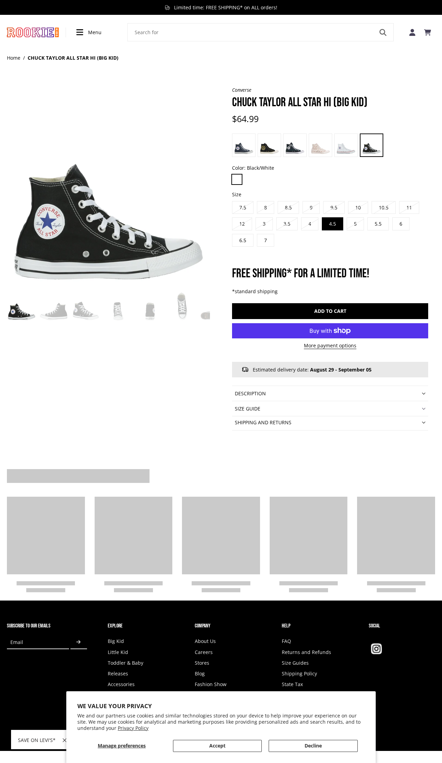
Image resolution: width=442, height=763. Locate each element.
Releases (118, 673)
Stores (202, 663)
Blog (200, 673)
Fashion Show (211, 684)
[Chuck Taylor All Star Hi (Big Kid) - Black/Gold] (269, 145)
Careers (204, 652)
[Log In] (412, 32)
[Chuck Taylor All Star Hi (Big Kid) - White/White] (346, 145)
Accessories (121, 684)
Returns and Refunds (306, 652)
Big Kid (116, 641)
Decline (313, 745)
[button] (330, 311)
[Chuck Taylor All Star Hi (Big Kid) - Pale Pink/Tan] (320, 145)
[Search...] (383, 32)
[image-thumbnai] (21, 306)
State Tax (292, 684)
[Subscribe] (78, 642)
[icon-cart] (427, 32)
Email (16, 642)
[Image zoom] (108, 188)
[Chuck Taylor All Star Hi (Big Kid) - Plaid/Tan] (295, 145)
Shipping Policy (299, 673)
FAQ (286, 641)
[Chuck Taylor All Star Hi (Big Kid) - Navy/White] (244, 145)
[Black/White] (237, 179)
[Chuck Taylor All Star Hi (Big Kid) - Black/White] (372, 145)
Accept (217, 745)
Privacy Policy (133, 728)
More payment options (330, 346)
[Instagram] (376, 648)
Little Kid (118, 652)
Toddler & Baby (125, 663)
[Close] (64, 740)
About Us (205, 641)
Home (13, 57)
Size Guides (295, 663)
